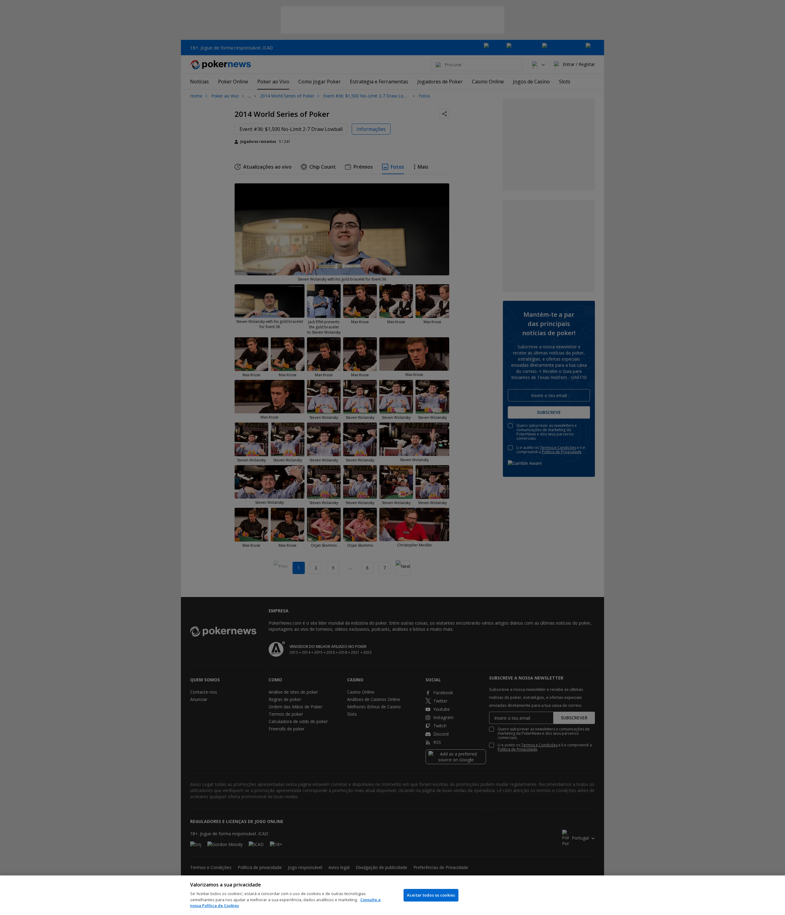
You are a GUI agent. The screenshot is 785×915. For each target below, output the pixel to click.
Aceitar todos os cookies (431, 895)
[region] (392, 895)
